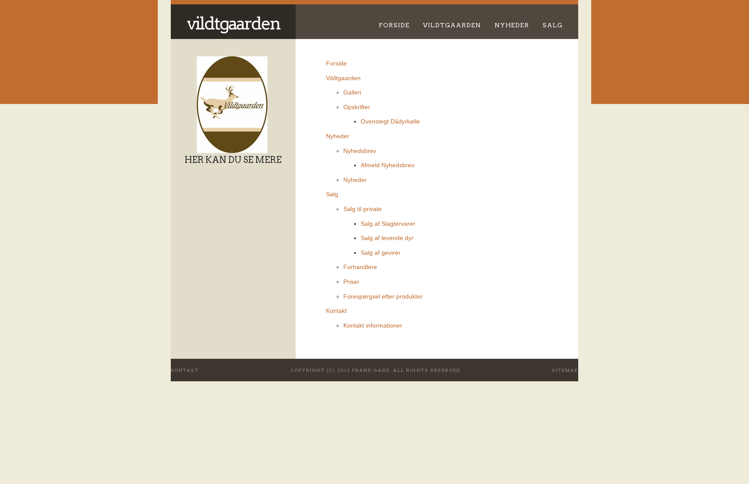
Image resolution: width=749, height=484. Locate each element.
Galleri (352, 92)
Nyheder (512, 25)
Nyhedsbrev (359, 150)
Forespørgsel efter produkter (383, 296)
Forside (394, 25)
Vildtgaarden (233, 23)
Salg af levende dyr (387, 237)
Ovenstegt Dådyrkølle (390, 121)
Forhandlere (360, 266)
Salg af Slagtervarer (388, 223)
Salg (553, 25)
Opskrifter (356, 107)
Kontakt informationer (372, 325)
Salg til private (362, 208)
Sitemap (565, 370)
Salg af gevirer (381, 252)
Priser (351, 281)
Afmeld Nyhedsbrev (387, 165)
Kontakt (336, 310)
